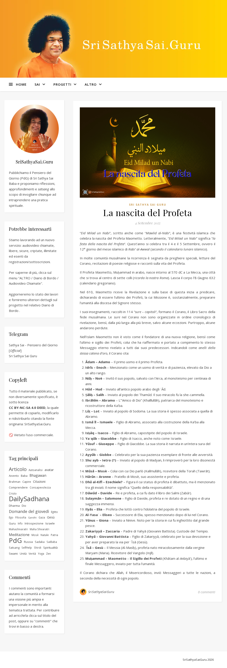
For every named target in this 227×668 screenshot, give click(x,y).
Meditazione (19, 534)
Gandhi (32, 517)
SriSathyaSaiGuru (101, 592)
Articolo (18, 469)
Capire (26, 482)
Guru (12, 523)
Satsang (14, 548)
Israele (50, 523)
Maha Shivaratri (39, 529)
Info (20, 523)
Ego (11, 517)
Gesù (51, 517)
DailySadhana (29, 499)
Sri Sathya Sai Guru (23, 356)
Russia (28, 542)
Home (21, 84)
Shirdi (37, 547)
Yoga (41, 553)
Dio (24, 506)
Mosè (35, 535)
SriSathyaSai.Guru (37, 424)
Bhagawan (37, 475)
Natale (45, 535)
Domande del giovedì (29, 511)
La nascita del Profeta (147, 212)
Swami (13, 554)
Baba (24, 476)
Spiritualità (50, 548)
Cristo (13, 493)
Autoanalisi (36, 470)
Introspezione (34, 523)
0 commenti (206, 592)
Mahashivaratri (18, 529)
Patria (54, 535)
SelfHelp (27, 547)
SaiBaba (52, 542)
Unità (23, 554)
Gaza (42, 517)
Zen (48, 553)
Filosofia (20, 517)
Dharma (14, 506)
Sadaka (40, 542)
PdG (15, 540)
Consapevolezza (40, 487)
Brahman (14, 481)
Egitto (54, 512)
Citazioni (39, 481)
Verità (32, 553)
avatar (49, 470)
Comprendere (18, 487)
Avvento (14, 475)
